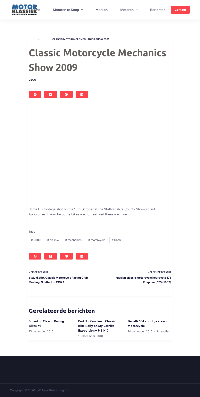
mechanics (73, 240)
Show (116, 240)
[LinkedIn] (82, 94)
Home (35, 10)
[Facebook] (35, 94)
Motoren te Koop (66, 10)
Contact (180, 10)
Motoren (127, 10)
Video (32, 79)
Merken (102, 10)
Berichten (157, 10)
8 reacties (163, 331)
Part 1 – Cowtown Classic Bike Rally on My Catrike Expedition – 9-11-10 (96, 325)
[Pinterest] (66, 94)
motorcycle (96, 240)
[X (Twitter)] (50, 94)
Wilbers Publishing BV (53, 390)
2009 (36, 240)
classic (53, 240)
